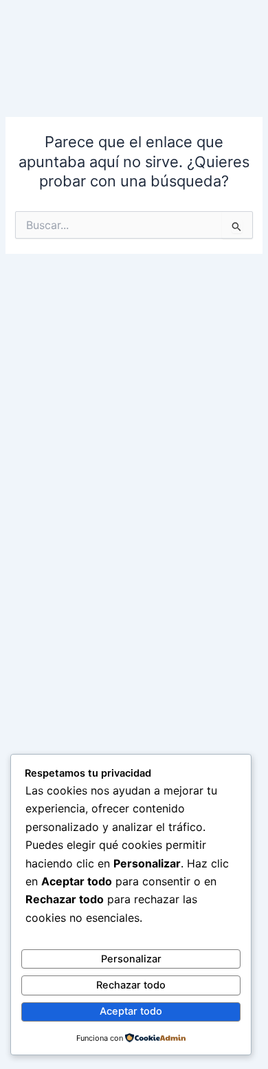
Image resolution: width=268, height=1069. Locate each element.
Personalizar (131, 959)
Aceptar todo (131, 1011)
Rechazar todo (131, 985)
